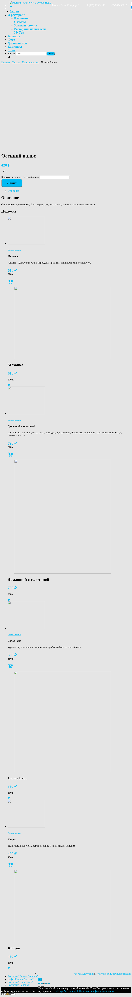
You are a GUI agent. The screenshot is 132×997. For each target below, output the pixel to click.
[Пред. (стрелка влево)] (39, 986)
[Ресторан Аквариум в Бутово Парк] (30, 2)
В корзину (12, 183)
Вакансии (21, 18)
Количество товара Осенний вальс (20, 177)
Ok (55, 991)
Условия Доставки (84, 973)
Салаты (16, 62)
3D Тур (19, 32)
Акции (14, 11)
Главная (5, 62)
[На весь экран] (45, 983)
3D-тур (12, 50)
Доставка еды (17, 43)
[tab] (69, 190)
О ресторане (16, 15)
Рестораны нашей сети (30, 29)
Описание (13, 190)
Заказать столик (25, 25)
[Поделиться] (42, 983)
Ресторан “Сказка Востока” (23, 976)
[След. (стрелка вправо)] (42, 986)
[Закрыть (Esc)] (39, 983)
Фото (11, 39)
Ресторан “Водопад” (19, 985)
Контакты (15, 46)
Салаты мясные (30, 62)
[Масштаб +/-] (48, 983)
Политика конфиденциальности (113, 973)
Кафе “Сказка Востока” (20, 979)
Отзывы (20, 22)
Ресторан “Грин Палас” (20, 982)
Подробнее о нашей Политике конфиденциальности (85, 991)
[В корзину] (10, 282)
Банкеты (14, 36)
